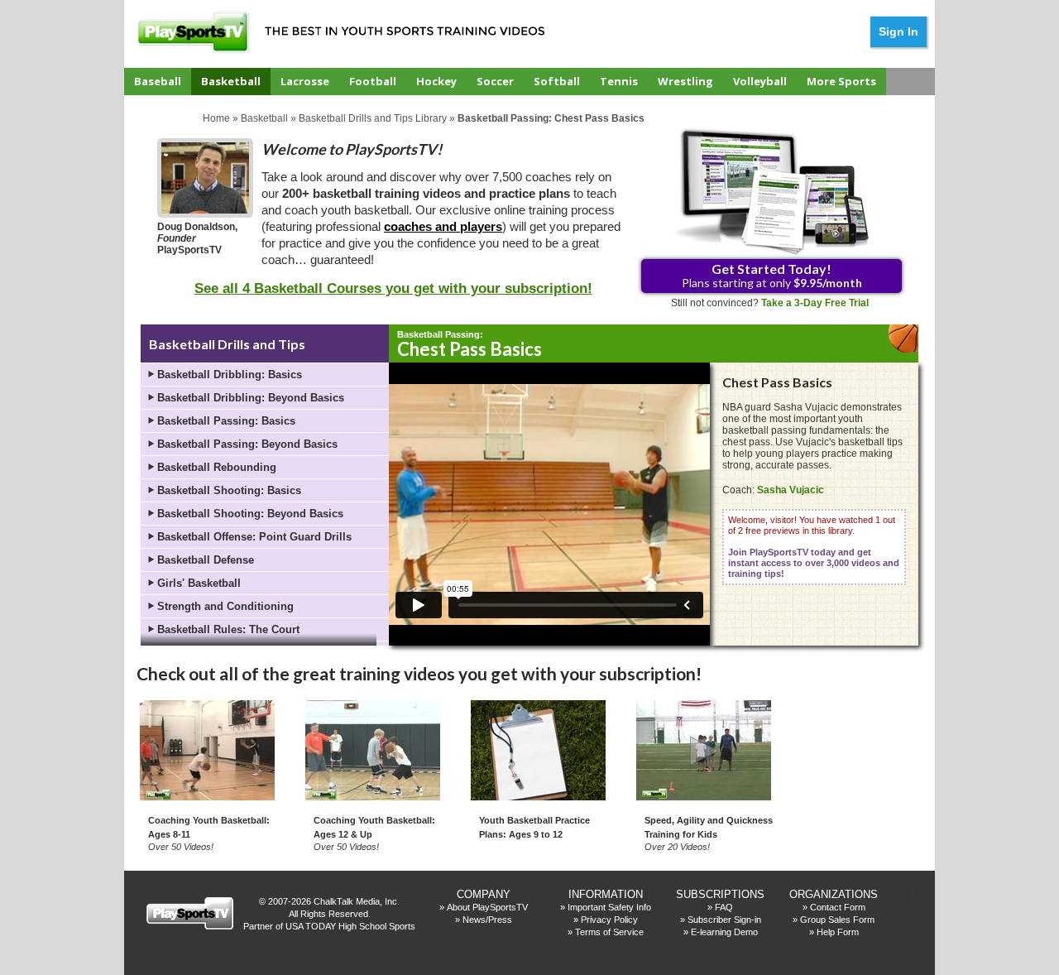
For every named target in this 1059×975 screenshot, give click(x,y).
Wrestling (685, 81)
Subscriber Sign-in (724, 920)
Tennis (619, 81)
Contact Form (837, 907)
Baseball (157, 81)
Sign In (898, 31)
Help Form (838, 932)
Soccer (495, 81)
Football (372, 81)
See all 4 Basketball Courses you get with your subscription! (393, 288)
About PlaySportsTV (487, 907)
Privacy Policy (609, 920)
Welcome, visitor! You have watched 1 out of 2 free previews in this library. (813, 547)
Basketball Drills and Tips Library (373, 118)
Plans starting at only (772, 275)
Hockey (436, 81)
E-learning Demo (724, 932)
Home (216, 118)
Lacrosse (304, 81)
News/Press (487, 920)
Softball (557, 81)
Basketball (231, 81)
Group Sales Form (837, 920)
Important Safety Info (609, 907)
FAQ (724, 907)
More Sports (841, 81)
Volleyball (760, 81)
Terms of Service (609, 932)
